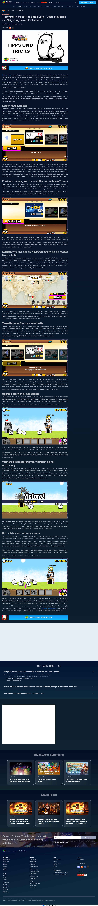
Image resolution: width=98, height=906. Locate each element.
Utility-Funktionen (33, 890)
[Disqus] (29, 730)
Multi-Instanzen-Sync (34, 872)
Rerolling (31, 880)
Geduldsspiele (6, 888)
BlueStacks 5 (6, 866)
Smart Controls (33, 878)
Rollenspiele (5, 891)
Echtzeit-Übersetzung (34, 877)
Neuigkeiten (61, 6)
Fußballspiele (6, 898)
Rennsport (5, 890)
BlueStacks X (78, 164)
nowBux (5, 872)
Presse (55, 872)
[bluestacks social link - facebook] (85, 872)
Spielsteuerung (33, 865)
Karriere (55, 870)
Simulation (5, 893)
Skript (31, 885)
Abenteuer (5, 884)
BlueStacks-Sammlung (50, 6)
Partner (51, 2)
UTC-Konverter (33, 892)
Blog (32, 2)
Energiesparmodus (34, 875)
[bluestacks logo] (7, 2)
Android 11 (5, 873)
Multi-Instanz (32, 870)
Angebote (5, 870)
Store (41, 2)
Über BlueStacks (57, 865)
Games (20, 6)
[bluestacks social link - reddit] (82, 872)
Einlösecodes (69, 6)
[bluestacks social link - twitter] (88, 872)
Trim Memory (32, 884)
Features (17, 2)
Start (14, 6)
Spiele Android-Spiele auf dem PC (61, 878)
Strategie (88, 160)
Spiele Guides (78, 32)
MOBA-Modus (33, 868)
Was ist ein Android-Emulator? (60, 879)
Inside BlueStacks (37, 6)
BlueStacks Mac (6, 865)
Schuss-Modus (33, 866)
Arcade (4, 886)
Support (58, 2)
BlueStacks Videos (80, 6)
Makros (31, 873)
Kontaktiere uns (57, 868)
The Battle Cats (19, 10)
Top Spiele (5, 881)
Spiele (25, 2)
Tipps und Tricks (79, 160)
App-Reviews (27, 6)
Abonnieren (88, 843)
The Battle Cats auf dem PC (50, 614)
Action (4, 883)
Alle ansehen (86, 150)
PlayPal (4, 875)
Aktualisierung (80, 865)
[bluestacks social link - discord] (78, 872)
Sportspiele (5, 895)
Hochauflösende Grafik (35, 889)
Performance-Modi (34, 882)
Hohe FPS (32, 887)
